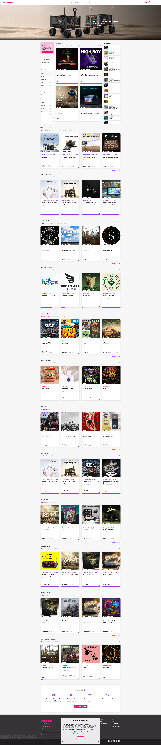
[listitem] (47, 76)
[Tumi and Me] (50, 375)
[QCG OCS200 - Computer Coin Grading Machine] (111, 421)
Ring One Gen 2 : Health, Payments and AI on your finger (90, 204)
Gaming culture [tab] (71, 130)
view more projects (97, 123)
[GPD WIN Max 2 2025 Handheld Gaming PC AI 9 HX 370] (70, 142)
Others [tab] (63, 316)
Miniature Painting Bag (89, 528)
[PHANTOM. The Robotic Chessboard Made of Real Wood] (111, 142)
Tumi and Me (45, 388)
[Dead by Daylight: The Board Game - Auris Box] (50, 328)
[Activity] (148, 2)
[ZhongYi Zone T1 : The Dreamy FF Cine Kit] (111, 514)
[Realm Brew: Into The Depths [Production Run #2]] (111, 468)
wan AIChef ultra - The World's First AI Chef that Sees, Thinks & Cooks (90, 113)
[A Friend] (67, 97)
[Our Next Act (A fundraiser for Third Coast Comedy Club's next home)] (70, 235)
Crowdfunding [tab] (53, 176)
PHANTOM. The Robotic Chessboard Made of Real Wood (110, 157)
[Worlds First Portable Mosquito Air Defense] (91, 142)
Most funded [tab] (48, 455)
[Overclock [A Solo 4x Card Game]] (91, 328)
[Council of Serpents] (70, 514)
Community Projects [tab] (63, 130)
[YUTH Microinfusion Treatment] (70, 375)
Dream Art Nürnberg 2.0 (68, 295)
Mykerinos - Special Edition (110, 342)
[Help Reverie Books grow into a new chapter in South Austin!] (50, 282)
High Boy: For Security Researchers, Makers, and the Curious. (89, 75)
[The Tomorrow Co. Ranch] (50, 421)
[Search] (73, 2)
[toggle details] (77, 83)
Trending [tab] (43, 455)
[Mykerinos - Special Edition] (111, 328)
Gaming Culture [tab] (78, 45)
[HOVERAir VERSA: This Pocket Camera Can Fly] (50, 189)
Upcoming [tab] (47, 176)
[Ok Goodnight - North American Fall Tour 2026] (70, 421)
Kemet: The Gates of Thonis (49, 528)
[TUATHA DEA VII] (50, 235)
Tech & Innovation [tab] (62, 45)
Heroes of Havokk (87, 388)
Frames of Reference (88, 249)
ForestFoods (86, 295)
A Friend (59, 112)
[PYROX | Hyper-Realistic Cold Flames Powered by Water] (67, 59)
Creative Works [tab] (70, 45)
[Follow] (63, 384)
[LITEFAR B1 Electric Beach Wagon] (70, 189)
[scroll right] (101, 46)
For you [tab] (42, 176)
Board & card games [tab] (45, 316)
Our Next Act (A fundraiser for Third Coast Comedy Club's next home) (69, 250)
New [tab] (49, 409)
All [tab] (56, 45)
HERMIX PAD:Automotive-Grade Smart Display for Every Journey (110, 204)
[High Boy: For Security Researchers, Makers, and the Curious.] (91, 59)
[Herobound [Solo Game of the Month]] (70, 328)
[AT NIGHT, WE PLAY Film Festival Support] (91, 421)
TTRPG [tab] (52, 316)
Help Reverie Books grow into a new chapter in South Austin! (49, 297)
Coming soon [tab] (44, 409)
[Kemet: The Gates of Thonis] (50, 514)
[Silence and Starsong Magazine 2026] (111, 235)
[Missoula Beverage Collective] (111, 282)
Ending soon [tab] (66, 176)
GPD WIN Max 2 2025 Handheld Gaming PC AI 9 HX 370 (70, 157)
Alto (104, 388)
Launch (46, 51)
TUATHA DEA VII (46, 249)
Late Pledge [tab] (60, 176)
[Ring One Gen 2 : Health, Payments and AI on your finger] (91, 189)
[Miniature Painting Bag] (91, 514)
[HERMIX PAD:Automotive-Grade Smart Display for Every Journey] (111, 189)
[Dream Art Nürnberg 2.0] (70, 282)
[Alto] (111, 375)
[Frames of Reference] (91, 235)
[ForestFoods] (91, 282)
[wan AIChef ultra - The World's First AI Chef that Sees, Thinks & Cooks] (91, 97)
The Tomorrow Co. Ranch (48, 435)
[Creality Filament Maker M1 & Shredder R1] (50, 142)
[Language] (145, 2)
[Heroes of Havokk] (91, 375)
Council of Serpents (67, 528)
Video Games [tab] (58, 316)
